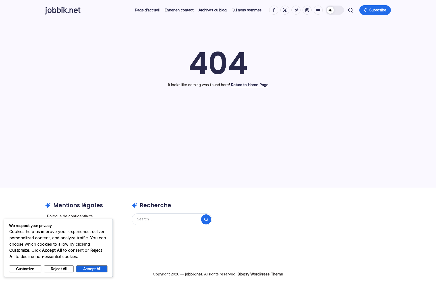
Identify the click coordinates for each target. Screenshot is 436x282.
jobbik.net (62, 10)
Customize (25, 268)
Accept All (92, 268)
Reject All (59, 268)
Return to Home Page (249, 84)
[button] (335, 10)
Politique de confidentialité (70, 216)
